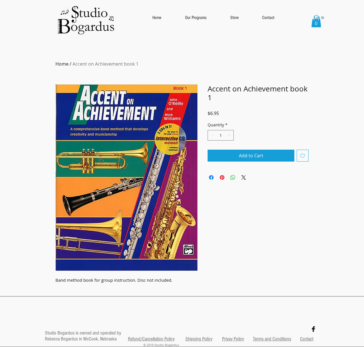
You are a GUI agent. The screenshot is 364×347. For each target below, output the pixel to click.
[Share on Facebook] (211, 177)
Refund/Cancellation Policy (151, 339)
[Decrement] (212, 135)
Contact (306, 339)
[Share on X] (243, 177)
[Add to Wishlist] (303, 156)
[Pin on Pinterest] (222, 177)
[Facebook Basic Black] (313, 329)
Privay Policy (233, 339)
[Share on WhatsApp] (232, 177)
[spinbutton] (221, 135)
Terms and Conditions (272, 339)
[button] (316, 21)
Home (62, 64)
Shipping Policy (198, 339)
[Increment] (229, 135)
